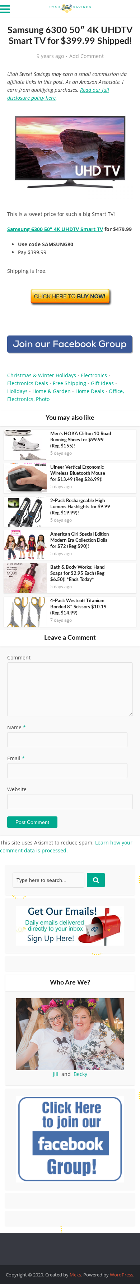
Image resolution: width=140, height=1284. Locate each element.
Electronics (94, 375)
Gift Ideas (102, 383)
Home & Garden (51, 391)
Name (16, 727)
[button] (122, 115)
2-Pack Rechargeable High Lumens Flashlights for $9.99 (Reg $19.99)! (80, 507)
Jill (56, 1074)
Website (17, 789)
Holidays (17, 391)
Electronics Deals (27, 383)
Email (16, 758)
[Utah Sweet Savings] (70, 7)
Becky (80, 1074)
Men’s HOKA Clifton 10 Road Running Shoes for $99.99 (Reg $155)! (80, 440)
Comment (19, 657)
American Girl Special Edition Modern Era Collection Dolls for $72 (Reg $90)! (79, 540)
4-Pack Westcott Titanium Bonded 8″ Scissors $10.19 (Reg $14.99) (78, 607)
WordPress (121, 1274)
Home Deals (89, 391)
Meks (75, 1274)
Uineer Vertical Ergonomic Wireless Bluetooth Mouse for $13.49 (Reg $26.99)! (77, 473)
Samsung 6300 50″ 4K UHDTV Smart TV (55, 229)
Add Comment (86, 56)
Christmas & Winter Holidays (41, 375)
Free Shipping (69, 383)
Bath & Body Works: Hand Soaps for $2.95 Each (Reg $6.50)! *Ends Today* (77, 573)
